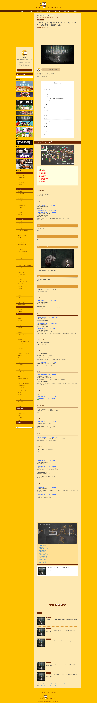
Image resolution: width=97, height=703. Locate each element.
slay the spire (20, 198)
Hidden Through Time (22, 232)
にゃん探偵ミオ (20, 417)
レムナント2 (20, 186)
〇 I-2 (45, 104)
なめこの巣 (20, 397)
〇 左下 (49, 100)
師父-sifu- (19, 202)
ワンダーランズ (20, 200)
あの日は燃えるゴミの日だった (23, 353)
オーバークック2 (21, 302)
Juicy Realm (20, 288)
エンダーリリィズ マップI (48, 86)
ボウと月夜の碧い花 (21, 182)
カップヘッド (20, 297)
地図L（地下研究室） (43, 562)
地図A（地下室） (43, 545)
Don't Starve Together (22, 235)
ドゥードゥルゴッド (21, 279)
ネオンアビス (20, 207)
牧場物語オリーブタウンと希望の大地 (24, 265)
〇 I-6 (45, 118)
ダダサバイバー (20, 346)
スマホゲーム (57, 11)
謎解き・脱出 (66, 11)
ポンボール (20, 357)
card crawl (20, 392)
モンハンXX (20, 309)
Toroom (19, 246)
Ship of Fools (20, 228)
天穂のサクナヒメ (21, 272)
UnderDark (20, 332)
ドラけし (19, 362)
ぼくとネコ (20, 394)
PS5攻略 (21, 11)
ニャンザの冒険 (20, 249)
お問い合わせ (54, 692)
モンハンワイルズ (21, 175)
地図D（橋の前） (43, 550)
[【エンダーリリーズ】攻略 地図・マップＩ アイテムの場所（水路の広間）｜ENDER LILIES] (59, 605)
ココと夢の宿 (20, 364)
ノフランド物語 (20, 348)
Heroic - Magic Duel (21, 387)
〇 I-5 (45, 115)
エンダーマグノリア (21, 177)
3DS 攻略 (48, 11)
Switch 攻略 (39, 11)
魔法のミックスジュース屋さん (23, 378)
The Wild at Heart (21, 242)
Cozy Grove (20, 260)
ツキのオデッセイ (21, 373)
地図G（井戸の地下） (44, 554)
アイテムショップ (21, 371)
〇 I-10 (45, 134)
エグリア (19, 399)
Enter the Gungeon (21, 304)
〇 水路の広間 (47, 89)
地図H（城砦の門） (43, 556)
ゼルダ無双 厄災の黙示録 (22, 269)
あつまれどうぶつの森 (22, 286)
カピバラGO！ (20, 329)
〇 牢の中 (46, 129)
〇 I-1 (45, 92)
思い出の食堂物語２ (21, 385)
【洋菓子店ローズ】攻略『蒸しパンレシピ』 (48, 685)
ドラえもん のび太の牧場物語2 (23, 230)
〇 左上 (49, 94)
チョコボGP (20, 237)
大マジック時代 (20, 290)
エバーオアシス (20, 311)
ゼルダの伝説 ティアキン (22, 225)
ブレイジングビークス (22, 283)
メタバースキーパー (21, 274)
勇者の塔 (19, 406)
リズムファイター (21, 267)
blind (19, 415)
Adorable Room (20, 316)
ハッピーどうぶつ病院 (22, 390)
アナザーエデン (20, 401)
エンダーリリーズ (41, 609)
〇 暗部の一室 (47, 110)
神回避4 (19, 410)
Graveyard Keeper (21, 239)
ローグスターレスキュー (22, 253)
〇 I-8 (45, 126)
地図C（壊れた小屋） (44, 548)
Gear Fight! (20, 327)
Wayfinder (19, 179)
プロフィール (24, 70)
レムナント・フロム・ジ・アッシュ (24, 209)
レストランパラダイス (22, 403)
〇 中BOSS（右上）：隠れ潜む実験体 (55, 98)
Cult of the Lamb (21, 193)
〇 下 (48, 102)
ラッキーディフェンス (22, 334)
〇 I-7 (45, 123)
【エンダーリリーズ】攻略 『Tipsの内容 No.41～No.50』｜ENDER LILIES (61, 641)
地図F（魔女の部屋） (43, 553)
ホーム (42, 692)
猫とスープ (20, 350)
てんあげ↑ (20, 369)
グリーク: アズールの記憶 (22, 251)
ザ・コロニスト (20, 256)
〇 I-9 (45, 131)
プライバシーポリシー (47, 692)
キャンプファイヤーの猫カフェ (23, 341)
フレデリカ (20, 221)
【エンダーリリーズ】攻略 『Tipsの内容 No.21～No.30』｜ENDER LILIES (61, 619)
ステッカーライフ (21, 325)
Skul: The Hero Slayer (22, 244)
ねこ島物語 (20, 355)
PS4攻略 (30, 11)
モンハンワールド (21, 216)
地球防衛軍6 (20, 191)
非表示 (59, 83)
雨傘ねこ (75, 11)
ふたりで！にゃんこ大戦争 (22, 281)
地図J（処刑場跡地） (43, 559)
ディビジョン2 (20, 212)
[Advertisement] (57, 36)
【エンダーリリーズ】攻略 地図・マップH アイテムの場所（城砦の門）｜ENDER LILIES (57, 683)
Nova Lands (20, 223)
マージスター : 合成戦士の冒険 (23, 383)
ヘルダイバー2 (20, 184)
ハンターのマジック (21, 336)
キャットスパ (20, 380)
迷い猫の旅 (20, 420)
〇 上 (48, 96)
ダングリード (20, 276)
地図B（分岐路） (43, 547)
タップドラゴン (20, 343)
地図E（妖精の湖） (43, 551)
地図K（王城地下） (43, 561)
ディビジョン (20, 214)
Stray (19, 195)
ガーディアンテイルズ (22, 366)
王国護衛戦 (20, 339)
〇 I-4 (45, 113)
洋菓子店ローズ (20, 320)
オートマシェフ (20, 293)
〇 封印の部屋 (47, 121)
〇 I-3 (45, 107)
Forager (19, 295)
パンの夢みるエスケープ (22, 413)
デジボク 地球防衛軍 (21, 205)
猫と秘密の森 (20, 318)
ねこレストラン (20, 376)
